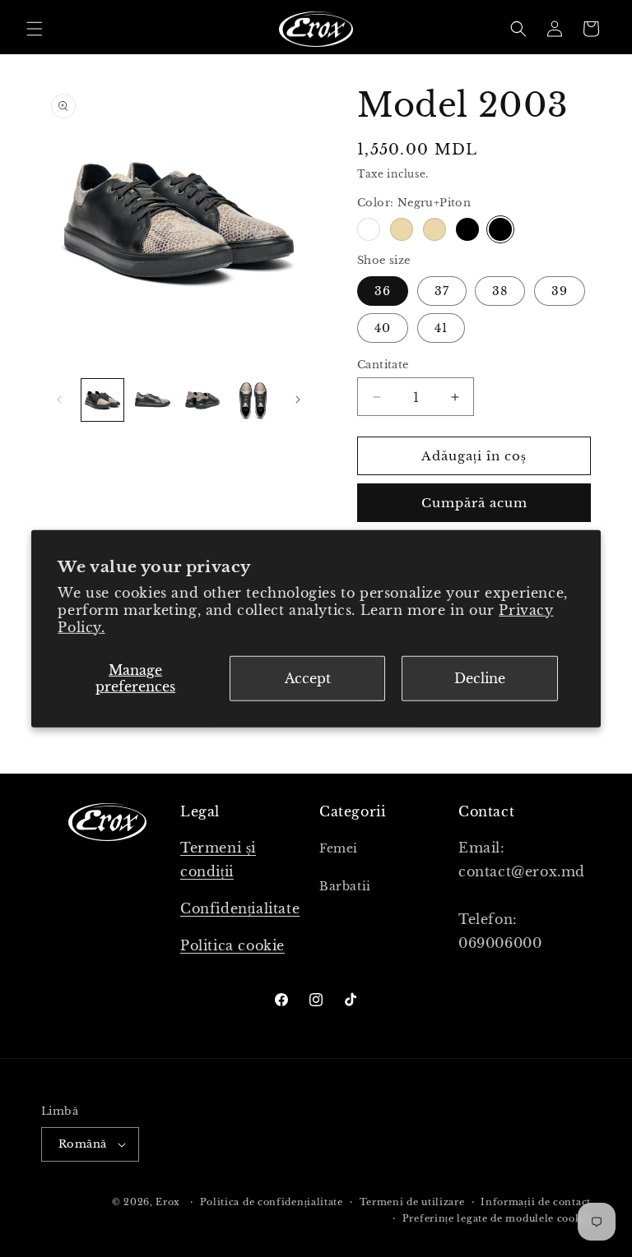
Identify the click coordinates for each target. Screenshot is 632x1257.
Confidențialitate (240, 908)
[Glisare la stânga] (59, 399)
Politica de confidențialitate (271, 1202)
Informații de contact (536, 1202)
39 (559, 291)
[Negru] (467, 229)
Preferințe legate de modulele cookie (496, 1218)
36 (382, 291)
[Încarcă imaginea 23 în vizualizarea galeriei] (203, 400)
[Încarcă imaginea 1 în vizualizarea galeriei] (102, 400)
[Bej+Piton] (434, 229)
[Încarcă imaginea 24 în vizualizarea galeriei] (253, 400)
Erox (168, 1202)
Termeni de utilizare (412, 1202)
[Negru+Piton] (500, 229)
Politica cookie (232, 945)
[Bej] (401, 229)
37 (441, 291)
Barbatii (345, 886)
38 (500, 291)
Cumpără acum (474, 503)
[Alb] (368, 229)
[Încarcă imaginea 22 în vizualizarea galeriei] (153, 400)
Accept (308, 678)
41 (441, 328)
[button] (34, 29)
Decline (479, 678)
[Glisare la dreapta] (298, 399)
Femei (338, 848)
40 (382, 328)
